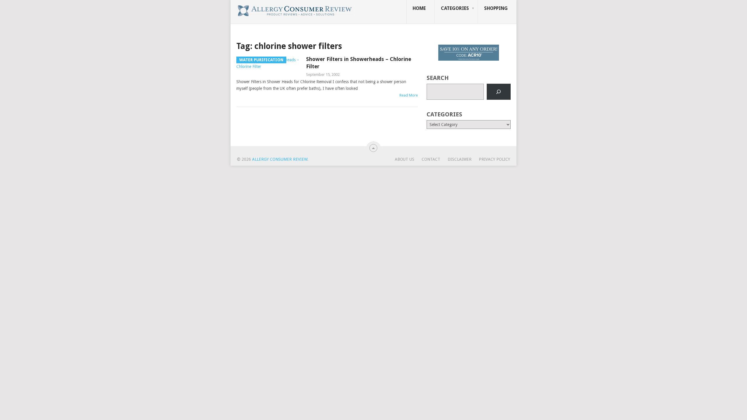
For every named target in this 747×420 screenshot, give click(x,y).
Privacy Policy (494, 159)
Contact (431, 159)
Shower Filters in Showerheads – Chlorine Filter (358, 62)
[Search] (499, 92)
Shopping (496, 8)
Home (419, 8)
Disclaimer (460, 159)
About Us (404, 159)
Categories (455, 8)
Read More (408, 95)
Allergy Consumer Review (279, 159)
